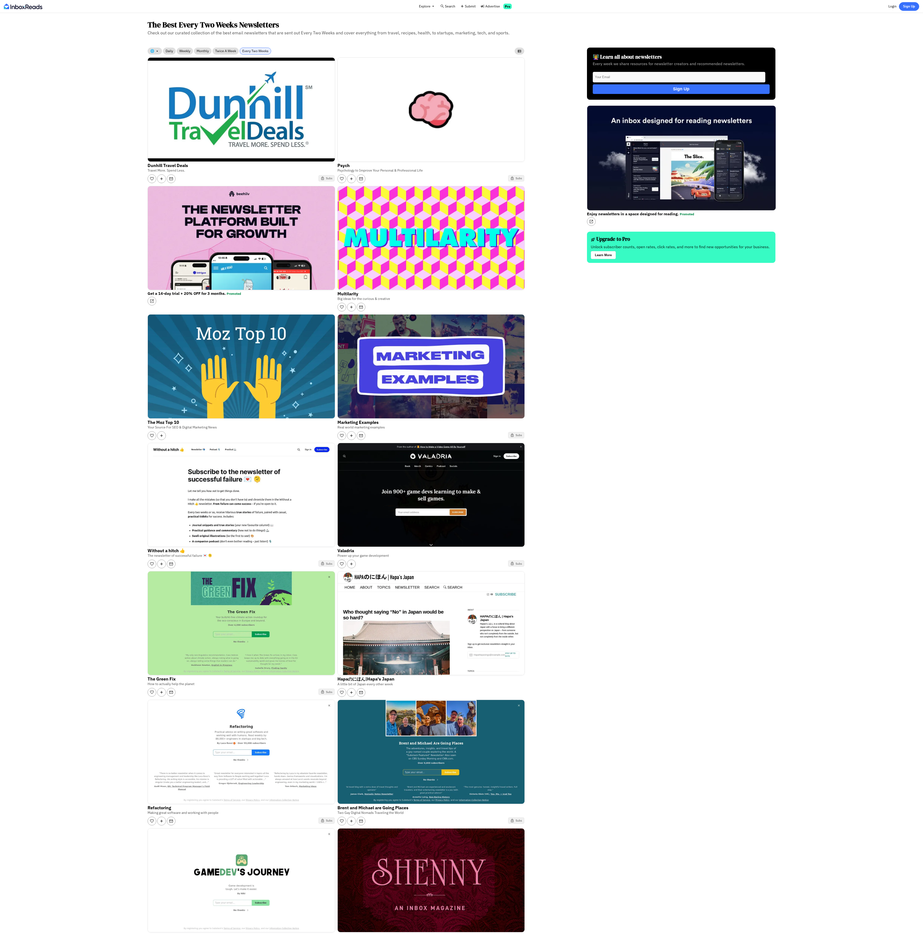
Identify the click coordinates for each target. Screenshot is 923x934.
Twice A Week (225, 51)
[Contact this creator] (171, 178)
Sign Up (909, 6)
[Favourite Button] (152, 178)
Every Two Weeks (255, 51)
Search (450, 6)
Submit (470, 6)
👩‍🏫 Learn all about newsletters (627, 56)
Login (892, 6)
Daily (169, 51)
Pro (507, 6)
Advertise (492, 6)
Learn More (603, 255)
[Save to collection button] (161, 178)
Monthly (203, 51)
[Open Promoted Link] (152, 301)
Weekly (184, 51)
